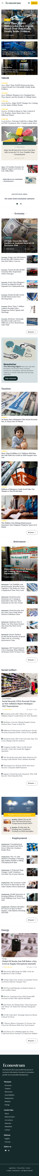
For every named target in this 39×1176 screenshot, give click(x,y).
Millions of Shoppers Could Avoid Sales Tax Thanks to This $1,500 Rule (18, 490)
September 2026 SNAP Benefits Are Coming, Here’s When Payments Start (19, 571)
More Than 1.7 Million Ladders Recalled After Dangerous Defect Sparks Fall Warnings (12, 309)
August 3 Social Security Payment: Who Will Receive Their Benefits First (19, 775)
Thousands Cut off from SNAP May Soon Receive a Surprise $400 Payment (17, 767)
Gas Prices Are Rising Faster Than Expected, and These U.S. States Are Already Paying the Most (19, 1007)
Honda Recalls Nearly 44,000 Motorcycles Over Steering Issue (12, 297)
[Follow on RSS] (21, 203)
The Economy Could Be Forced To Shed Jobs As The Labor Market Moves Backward (13, 885)
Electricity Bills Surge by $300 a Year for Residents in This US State (17, 972)
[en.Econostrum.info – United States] (13, 3)
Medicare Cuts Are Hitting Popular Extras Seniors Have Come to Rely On (18, 723)
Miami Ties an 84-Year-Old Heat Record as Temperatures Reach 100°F (22, 821)
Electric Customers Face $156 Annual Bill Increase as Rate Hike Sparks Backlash (17, 997)
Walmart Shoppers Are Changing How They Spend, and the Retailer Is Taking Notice (18, 53)
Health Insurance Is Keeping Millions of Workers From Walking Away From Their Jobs (13, 897)
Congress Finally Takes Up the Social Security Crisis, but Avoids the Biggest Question (16, 749)
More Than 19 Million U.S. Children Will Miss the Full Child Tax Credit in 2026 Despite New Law (19, 455)
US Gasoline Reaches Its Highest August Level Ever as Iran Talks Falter (12, 169)
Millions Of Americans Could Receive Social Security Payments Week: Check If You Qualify (19, 731)
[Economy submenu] (11, 1085)
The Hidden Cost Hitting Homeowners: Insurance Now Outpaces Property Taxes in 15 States (19, 525)
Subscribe (34, 3)
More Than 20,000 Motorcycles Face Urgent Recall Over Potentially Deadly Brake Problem (18, 27)
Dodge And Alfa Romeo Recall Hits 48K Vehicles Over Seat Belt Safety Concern (13, 259)
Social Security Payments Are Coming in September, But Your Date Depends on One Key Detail (11, 600)
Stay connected (10, 378)
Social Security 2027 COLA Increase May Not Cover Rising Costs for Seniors (19, 740)
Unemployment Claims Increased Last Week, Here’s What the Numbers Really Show (12, 847)
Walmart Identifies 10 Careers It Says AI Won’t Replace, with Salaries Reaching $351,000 (13, 910)
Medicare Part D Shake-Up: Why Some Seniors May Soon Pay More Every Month (12, 625)
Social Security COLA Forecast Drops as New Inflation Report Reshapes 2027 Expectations (19, 703)
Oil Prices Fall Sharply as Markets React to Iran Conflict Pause (18, 989)
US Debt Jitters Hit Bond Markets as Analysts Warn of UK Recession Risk (19, 243)
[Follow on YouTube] (17, 203)
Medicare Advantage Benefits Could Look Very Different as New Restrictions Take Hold (12, 322)
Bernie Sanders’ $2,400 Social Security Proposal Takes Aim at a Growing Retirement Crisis (13, 637)
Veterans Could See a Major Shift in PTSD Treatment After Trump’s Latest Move (19, 122)
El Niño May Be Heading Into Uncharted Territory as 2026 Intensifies (22, 829)
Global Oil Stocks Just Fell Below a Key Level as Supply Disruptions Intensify (19, 962)
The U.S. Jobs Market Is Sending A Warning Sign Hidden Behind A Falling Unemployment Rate (12, 860)
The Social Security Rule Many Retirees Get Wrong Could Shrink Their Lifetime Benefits (19, 758)
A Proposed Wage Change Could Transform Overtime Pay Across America (12, 872)
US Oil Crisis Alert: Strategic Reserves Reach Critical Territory (19, 1016)
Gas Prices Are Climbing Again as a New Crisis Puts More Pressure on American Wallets (19, 1033)
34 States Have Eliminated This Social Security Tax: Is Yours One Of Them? (19, 420)
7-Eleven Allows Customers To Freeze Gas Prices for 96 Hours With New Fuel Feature (18, 1024)
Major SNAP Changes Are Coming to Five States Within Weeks (17, 71)
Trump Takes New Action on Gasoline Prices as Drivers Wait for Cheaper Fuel (19, 981)
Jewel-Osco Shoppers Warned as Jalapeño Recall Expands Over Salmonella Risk (12, 284)
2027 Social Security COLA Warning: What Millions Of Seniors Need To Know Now (13, 650)
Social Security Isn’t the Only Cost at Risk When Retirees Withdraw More (12, 612)
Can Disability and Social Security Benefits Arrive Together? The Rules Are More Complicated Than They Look (13, 587)
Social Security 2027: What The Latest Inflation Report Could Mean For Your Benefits (19, 715)
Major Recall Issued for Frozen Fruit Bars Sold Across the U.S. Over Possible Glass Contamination (19, 152)
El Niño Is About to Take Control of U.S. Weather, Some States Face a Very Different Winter (18, 113)
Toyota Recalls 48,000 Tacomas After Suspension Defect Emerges (13, 272)
